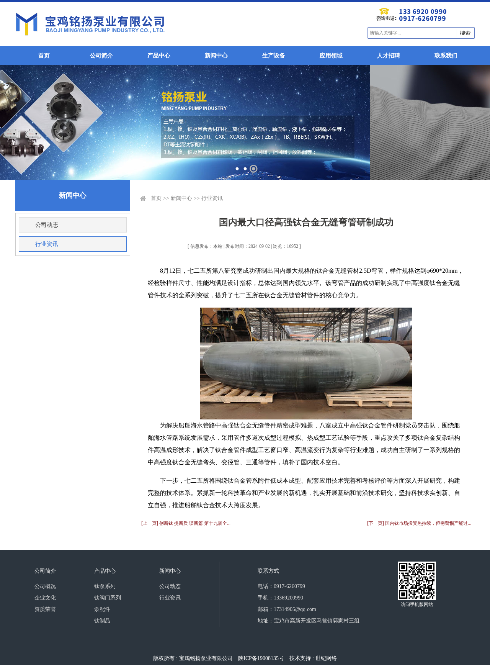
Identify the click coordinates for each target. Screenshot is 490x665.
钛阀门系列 (107, 598)
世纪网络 (326, 658)
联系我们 (445, 55)
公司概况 (45, 586)
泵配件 (102, 609)
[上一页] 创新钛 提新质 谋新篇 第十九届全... (185, 523)
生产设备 (273, 55)
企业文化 (45, 598)
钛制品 (102, 621)
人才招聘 (388, 55)
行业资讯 (46, 244)
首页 (44, 55)
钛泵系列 (105, 586)
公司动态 (46, 225)
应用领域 (331, 55)
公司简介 (101, 55)
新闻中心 (216, 55)
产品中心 (158, 55)
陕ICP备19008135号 (261, 658)
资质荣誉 (45, 609)
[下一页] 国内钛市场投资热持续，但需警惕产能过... (419, 523)
